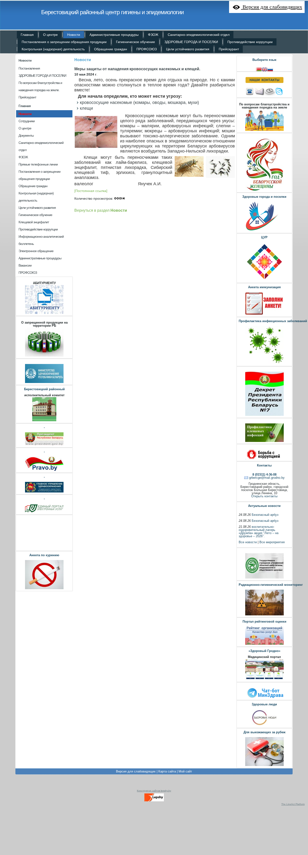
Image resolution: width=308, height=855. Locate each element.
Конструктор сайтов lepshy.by (154, 790)
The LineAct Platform (293, 804)
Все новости (248, 542)
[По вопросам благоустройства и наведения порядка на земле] (264, 130)
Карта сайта (167, 771)
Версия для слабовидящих (136, 771)
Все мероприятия (272, 542)
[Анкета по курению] (44, 588)
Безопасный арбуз (265, 515)
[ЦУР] (264, 280)
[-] (44, 445)
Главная (25, 106)
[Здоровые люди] (264, 725)
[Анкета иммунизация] (264, 314)
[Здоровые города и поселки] (264, 230)
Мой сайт (185, 771)
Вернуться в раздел (100, 210)
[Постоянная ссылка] (90, 191)
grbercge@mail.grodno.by (267, 477)
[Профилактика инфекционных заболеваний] (264, 363)
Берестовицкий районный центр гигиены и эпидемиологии (112, 12)
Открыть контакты (264, 496)
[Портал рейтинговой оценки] (264, 644)
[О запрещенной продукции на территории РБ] (44, 356)
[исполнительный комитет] (44, 420)
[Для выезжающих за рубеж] (264, 765)
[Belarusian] (259, 69)
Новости (25, 60)
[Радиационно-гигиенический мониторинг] (264, 615)
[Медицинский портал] (264, 679)
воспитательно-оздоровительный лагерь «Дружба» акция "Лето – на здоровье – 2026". (258, 531)
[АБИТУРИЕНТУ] (44, 313)
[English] (264, 69)
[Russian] (270, 69)
